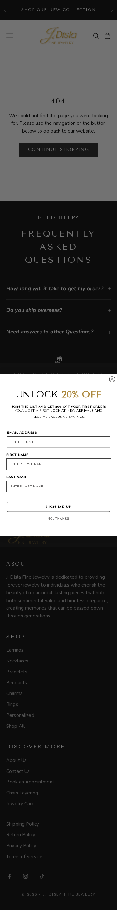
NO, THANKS (59, 519)
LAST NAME (16, 477)
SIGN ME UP (58, 507)
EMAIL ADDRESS (22, 432)
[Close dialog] (112, 379)
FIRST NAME (17, 454)
